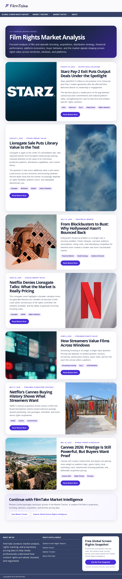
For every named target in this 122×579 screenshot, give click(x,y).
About (75, 14)
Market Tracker (40, 14)
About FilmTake (49, 556)
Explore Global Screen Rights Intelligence (50, 514)
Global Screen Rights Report (15, 14)
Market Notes (59, 14)
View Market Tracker (19, 514)
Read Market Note (70, 114)
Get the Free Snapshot (100, 562)
